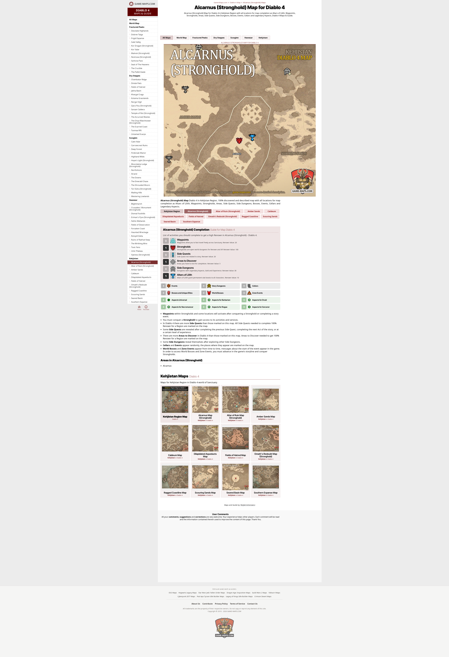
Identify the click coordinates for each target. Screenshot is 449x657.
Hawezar (133, 200)
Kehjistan (133, 258)
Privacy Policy (221, 603)
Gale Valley (136, 42)
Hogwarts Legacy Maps (188, 593)
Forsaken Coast (138, 228)
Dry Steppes (134, 75)
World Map (134, 23)
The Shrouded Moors (140, 185)
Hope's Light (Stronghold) (142, 160)
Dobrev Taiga (137, 34)
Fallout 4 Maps (274, 593)
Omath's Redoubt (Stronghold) (138, 285)
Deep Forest (136, 149)
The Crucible (136, 68)
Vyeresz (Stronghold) (140, 254)
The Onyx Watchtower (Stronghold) (140, 121)
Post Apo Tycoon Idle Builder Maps (210, 596)
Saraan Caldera (138, 109)
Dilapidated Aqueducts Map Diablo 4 (205, 442)
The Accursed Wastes (140, 117)
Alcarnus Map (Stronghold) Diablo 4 (205, 404)
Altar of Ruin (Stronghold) (142, 266)
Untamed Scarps (138, 134)
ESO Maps (173, 593)
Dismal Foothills (138, 213)
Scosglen (133, 138)
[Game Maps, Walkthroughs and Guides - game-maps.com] (224, 628)
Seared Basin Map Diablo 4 (235, 480)
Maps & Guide (142, 11)
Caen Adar (135, 141)
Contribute (207, 603)
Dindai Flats (136, 83)
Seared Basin (137, 298)
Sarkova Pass (137, 60)
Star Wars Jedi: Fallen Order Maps (211, 593)
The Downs (136, 177)
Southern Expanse (139, 302)
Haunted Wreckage (139, 232)
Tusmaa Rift (136, 130)
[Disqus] (220, 550)
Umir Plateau (137, 251)
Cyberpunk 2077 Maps (186, 596)
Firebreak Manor (138, 153)
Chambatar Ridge (139, 79)
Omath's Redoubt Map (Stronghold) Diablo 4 (265, 442)
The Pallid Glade (138, 72)
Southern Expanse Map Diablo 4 (265, 480)
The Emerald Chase (139, 181)
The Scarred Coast (139, 126)
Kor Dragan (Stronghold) (142, 45)
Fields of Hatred (138, 87)
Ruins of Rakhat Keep (140, 239)
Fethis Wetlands (138, 221)
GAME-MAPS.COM (145, 3)
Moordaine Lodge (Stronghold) (138, 165)
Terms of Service (237, 603)
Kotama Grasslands (139, 98)
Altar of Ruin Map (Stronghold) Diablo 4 (235, 404)
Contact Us (252, 603)
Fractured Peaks (136, 27)
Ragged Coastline (139, 290)
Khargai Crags (137, 94)
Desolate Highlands (139, 31)
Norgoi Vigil (136, 102)
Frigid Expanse (137, 38)
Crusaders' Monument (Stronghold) (140, 208)
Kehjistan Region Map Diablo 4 (175, 404)
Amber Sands (137, 269)
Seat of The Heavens (140, 64)
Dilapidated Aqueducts (141, 277)
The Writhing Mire (139, 243)
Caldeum (135, 273)
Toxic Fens (135, 247)
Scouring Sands (138, 294)
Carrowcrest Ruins (139, 145)
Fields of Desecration (140, 224)
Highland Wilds (138, 156)
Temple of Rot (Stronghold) (143, 113)
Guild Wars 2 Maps (259, 593)
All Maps (133, 19)
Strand (134, 174)
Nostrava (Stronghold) (141, 57)
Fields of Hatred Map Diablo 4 (235, 442)
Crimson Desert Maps (262, 596)
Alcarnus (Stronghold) (141, 262)
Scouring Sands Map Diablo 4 (205, 480)
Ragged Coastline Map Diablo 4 (175, 480)
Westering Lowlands (140, 196)
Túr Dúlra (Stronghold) (141, 189)
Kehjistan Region (172, 211)
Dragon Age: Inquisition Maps (238, 593)
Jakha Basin (136, 90)
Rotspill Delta (137, 236)
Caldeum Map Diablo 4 (175, 442)
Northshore (136, 170)
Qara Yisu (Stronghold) (141, 105)
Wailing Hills (136, 192)
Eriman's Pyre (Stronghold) (143, 217)
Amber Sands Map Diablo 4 (265, 404)
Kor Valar (135, 49)
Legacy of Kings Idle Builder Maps (239, 596)
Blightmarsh (136, 204)
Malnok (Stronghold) (140, 53)
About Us (196, 603)
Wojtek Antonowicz (248, 505)
